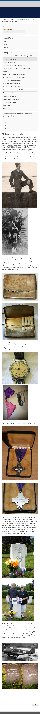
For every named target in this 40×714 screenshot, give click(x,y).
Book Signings (7, 105)
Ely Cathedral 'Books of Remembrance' (14, 77)
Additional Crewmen (11, 59)
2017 (4, 125)
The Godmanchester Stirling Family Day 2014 (16, 68)
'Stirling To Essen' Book (10, 62)
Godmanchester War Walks (11, 99)
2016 (4, 122)
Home (12, 19)
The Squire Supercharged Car (11, 80)
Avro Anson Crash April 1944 (24, 19)
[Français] (11, 29)
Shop (4, 108)
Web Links (6, 47)
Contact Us (6, 44)
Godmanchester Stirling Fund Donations (15, 74)
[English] (4, 29)
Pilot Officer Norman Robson (11, 83)
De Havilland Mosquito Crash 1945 (13, 90)
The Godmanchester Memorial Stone (14, 65)
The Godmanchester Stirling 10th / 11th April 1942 (17, 56)
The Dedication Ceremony (10, 93)
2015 (4, 119)
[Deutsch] (7, 29)
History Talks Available (9, 102)
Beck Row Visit (7, 71)
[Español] (6, 29)
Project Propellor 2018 (9, 96)
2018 (4, 128)
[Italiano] (9, 29)
